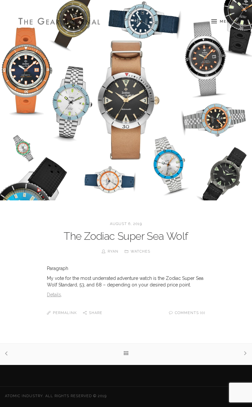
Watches (140, 251)
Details (54, 294)
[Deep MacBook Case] (8, 354)
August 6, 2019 (126, 224)
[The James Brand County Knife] (244, 354)
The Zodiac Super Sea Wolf (126, 236)
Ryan (113, 251)
